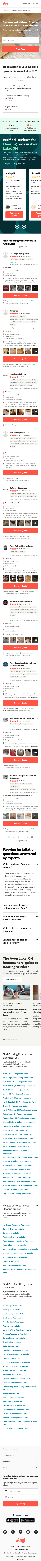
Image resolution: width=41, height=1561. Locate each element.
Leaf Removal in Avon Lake (14, 1405)
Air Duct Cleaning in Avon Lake (15, 1366)
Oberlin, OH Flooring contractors (16, 1189)
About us (6, 1468)
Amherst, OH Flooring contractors (17, 1173)
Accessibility (20, 1550)
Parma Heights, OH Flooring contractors (19, 1142)
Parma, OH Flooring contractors (16, 1146)
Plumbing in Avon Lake (12, 1306)
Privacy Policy (26, 1546)
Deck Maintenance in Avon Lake (16, 1409)
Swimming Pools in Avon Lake (15, 1374)
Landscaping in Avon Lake (13, 1314)
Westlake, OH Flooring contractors (17, 1098)
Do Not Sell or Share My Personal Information (20, 1553)
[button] (6, 288)
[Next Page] (37, 837)
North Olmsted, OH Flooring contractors (19, 1102)
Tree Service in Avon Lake (13, 1322)
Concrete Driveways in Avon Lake (16, 1362)
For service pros (8, 1455)
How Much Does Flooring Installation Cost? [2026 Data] (15, 1012)
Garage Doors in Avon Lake (14, 1338)
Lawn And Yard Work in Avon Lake (17, 1330)
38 (32, 837)
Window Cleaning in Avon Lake (15, 1417)
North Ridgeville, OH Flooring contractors (20, 1110)
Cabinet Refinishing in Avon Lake (16, 1378)
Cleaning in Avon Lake (12, 1342)
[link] (7, 207)
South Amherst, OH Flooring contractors (19, 1181)
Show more (34, 345)
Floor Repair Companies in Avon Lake (18, 1241)
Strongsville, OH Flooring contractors (18, 1165)
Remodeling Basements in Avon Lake (18, 1253)
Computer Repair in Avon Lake (15, 1428)
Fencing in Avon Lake (11, 1326)
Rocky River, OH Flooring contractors (18, 1114)
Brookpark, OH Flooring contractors (17, 1134)
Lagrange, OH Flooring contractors (17, 1193)
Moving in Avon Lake (11, 1393)
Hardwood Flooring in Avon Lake (16, 1225)
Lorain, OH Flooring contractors (16, 1094)
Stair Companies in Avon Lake (15, 1257)
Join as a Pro (25, 4)
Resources (6, 1461)
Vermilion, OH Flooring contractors (17, 1177)
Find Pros (20, 49)
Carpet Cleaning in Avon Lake (15, 1413)
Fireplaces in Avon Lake (12, 1401)
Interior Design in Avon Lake (14, 1265)
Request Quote (20, 295)
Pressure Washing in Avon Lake (15, 1334)
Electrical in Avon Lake (12, 1318)
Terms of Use (14, 1546)
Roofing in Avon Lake (11, 1310)
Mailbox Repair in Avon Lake (14, 1370)
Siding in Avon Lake (11, 1346)
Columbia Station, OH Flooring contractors (20, 1157)
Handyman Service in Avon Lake (16, 1354)
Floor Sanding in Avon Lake (14, 1237)
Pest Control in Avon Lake (13, 1397)
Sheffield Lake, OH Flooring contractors (19, 1086)
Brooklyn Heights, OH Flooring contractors (20, 1185)
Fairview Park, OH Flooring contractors (19, 1118)
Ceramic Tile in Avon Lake (13, 1229)
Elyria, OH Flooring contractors (15, 1106)
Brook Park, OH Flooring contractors (18, 1138)
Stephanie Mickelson (11, 1003)
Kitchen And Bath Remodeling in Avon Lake (20, 1249)
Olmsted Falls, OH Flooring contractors (19, 1122)
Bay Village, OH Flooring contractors (18, 1078)
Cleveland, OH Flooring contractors (17, 1082)
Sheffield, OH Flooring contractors (17, 1090)
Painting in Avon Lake (12, 1358)
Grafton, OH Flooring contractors (16, 1169)
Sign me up (20, 1504)
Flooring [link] (6, 10)
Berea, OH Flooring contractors (15, 1130)
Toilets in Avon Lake (11, 1261)
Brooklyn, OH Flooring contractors (17, 1161)
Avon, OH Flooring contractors (15, 1074)
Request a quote (14, 214)
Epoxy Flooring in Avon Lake (14, 1245)
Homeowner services (10, 1449)
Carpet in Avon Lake (11, 1233)
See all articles (12, 979)
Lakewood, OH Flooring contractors (17, 1126)
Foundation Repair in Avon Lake (16, 1350)
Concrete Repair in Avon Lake (15, 1382)
